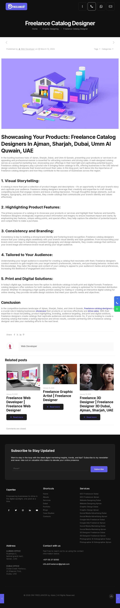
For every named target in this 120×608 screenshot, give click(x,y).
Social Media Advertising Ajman (93, 516)
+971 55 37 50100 (51, 560)
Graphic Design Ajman (89, 510)
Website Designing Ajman (90, 503)
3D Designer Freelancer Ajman (93, 536)
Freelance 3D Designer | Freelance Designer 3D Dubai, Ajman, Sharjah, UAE (96, 404)
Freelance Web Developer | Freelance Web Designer (18, 404)
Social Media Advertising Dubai (93, 513)
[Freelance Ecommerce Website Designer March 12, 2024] (2, 598)
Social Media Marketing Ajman (93, 529)
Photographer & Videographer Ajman (95, 542)
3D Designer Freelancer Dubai (92, 532)
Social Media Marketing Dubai (92, 526)
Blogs (45, 510)
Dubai (45, 503)
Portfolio (46, 507)
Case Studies (48, 513)
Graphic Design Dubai (89, 507)
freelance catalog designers (98, 308)
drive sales (93, 311)
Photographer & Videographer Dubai (95, 539)
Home (35, 29)
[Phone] (117, 303)
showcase (41, 311)
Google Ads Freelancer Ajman (92, 523)
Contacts (47, 516)
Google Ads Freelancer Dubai (92, 519)
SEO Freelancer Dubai (89, 494)
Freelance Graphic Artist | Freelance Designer (58, 396)
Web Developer (28, 49)
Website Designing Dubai (90, 500)
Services (47, 500)
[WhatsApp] (117, 309)
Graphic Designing (50, 29)
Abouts (46, 497)
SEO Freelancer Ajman (89, 497)
